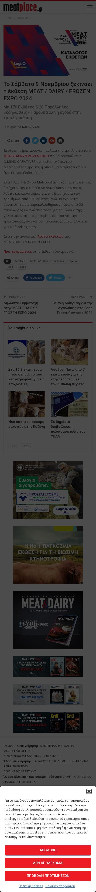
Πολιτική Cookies (31, 886)
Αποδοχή (48, 850)
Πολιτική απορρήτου (60, 886)
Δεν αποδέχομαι (48, 863)
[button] (89, 791)
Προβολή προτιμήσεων (48, 876)
